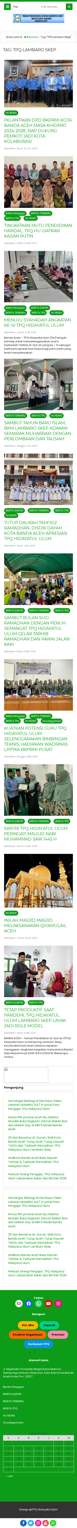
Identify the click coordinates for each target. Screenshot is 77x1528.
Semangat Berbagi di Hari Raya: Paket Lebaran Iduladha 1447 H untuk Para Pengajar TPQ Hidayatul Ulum (35, 1105)
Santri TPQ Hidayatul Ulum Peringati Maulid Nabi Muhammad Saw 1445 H (36, 834)
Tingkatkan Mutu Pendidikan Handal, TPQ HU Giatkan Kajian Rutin (38, 231)
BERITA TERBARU (41, 213)
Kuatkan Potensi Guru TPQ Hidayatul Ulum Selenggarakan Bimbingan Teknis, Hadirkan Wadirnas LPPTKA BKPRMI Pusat (36, 739)
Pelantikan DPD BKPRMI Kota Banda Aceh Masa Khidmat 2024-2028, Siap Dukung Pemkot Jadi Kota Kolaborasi (38, 131)
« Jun (9, 1476)
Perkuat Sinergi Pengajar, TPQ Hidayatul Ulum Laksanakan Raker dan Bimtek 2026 (37, 1176)
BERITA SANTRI (39, 307)
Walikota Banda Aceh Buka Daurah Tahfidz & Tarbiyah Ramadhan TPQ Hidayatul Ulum (33, 1162)
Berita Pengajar (15, 213)
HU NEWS (11, 113)
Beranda (32, 37)
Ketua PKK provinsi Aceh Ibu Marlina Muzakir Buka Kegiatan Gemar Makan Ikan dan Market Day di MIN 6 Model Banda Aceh (38, 1123)
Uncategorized (51, 721)
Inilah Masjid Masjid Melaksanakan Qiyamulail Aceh (35, 925)
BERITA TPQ (12, 218)
